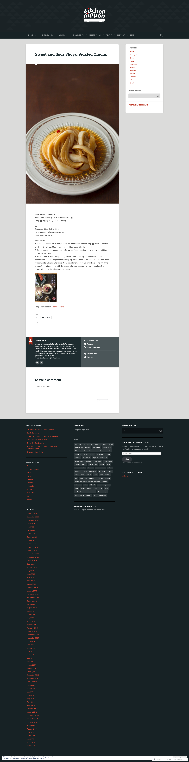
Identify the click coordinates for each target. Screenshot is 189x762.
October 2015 (32, 722)
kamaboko (88, 461)
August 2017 (32, 648)
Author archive (37, 362)
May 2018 (30, 618)
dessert (98, 451)
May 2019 (30, 577)
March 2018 (31, 625)
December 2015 (33, 715)
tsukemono (96, 347)
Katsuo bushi (108, 461)
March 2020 (31, 544)
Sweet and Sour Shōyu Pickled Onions (71, 54)
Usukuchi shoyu (102, 492)
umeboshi (78, 492)
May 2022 (30, 527)
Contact (121, 35)
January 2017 (32, 672)
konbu (108, 464)
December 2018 (33, 594)
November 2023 (33, 520)
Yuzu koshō (102, 495)
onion (89, 347)
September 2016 (33, 685)
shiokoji (107, 478)
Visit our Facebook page (138, 105)
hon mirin (77, 457)
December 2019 (33, 554)
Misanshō (90, 468)
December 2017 (33, 635)
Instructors (95, 35)
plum (101, 474)
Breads (133, 70)
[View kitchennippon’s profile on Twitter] (127, 476)
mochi (103, 468)
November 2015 (33, 719)
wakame (88, 495)
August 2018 (32, 608)
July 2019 (30, 571)
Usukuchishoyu (79, 495)
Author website (41, 362)
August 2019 (32, 567)
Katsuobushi (97, 461)
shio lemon (78, 485)
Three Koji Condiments (35, 443)
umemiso (86, 492)
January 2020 (32, 550)
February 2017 (32, 668)
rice (76, 478)
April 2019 (31, 581)
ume (106, 488)
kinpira (84, 464)
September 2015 (33, 726)
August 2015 (32, 729)
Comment (102, 401)
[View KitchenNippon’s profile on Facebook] (124, 476)
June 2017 (31, 655)
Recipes (62, 35)
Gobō (86, 454)
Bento (105, 444)
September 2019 (33, 564)
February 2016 (32, 709)
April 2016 (31, 702)
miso (97, 468)
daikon (77, 451)
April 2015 (31, 742)
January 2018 (32, 631)
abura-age (78, 444)
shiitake (91, 478)
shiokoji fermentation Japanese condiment (87, 481)
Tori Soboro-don (33, 433)
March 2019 (31, 584)
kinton (91, 464)
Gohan (92, 454)
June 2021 (31, 534)
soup (99, 485)
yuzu (95, 495)
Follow (127, 459)
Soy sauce (106, 485)
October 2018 (32, 601)
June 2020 (31, 540)
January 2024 (32, 514)
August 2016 (32, 689)
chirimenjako (96, 447)
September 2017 (33, 645)
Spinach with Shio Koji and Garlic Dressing (42, 436)
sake (131, 80)
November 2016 (33, 678)
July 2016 (30, 692)
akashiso (90, 444)
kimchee (77, 464)
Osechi (133, 77)
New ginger (102, 471)
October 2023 (32, 524)
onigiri (77, 474)
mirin (83, 468)
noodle (110, 471)
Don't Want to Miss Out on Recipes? (138, 442)
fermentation (107, 451)
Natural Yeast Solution (89, 471)
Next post (90, 357)
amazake (98, 444)
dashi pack (90, 451)
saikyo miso (83, 478)
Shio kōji (104, 481)
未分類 (132, 83)
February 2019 (32, 588)
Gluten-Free (78, 454)
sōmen (83, 488)
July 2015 (30, 732)
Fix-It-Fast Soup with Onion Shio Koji (40, 430)
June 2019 (31, 574)
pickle (95, 474)
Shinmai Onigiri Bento (35, 452)
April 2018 (31, 621)
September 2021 (33, 530)
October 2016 (32, 682)
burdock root (79, 447)
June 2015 (31, 736)
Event (131, 58)
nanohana (78, 471)
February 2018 (32, 628)
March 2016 (31, 705)
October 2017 (32, 641)
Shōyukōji (92, 485)
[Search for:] (144, 96)
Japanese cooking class (100, 457)
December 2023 (33, 517)
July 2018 (30, 611)
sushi (76, 488)
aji (84, 444)
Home (30, 35)
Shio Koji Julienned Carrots (37, 440)
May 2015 (30, 739)
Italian (133, 73)
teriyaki (89, 488)
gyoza (108, 454)
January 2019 (32, 591)
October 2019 (32, 561)
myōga (110, 468)
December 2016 (33, 675)
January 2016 (32, 712)
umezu (93, 492)
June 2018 (31, 614)
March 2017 (31, 665)
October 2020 (32, 537)
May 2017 (30, 658)
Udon (100, 488)
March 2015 (31, 746)
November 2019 (33, 557)
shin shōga (99, 478)
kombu (102, 464)
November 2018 (33, 598)
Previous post (92, 354)
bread (111, 444)
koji (96, 464)
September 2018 (33, 604)
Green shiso (100, 454)
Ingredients (78, 35)
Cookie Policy (40, 758)
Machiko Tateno (58, 307)
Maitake (77, 468)
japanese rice (79, 461)
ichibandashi (86, 457)
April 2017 (31, 662)
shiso (85, 485)
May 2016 (30, 699)
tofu (95, 488)
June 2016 (31, 695)
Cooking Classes (45, 35)
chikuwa (87, 447)
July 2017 (30, 651)
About (109, 35)
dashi (83, 451)
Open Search (161, 35)
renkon (107, 474)
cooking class (107, 447)
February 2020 (32, 547)
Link (132, 35)
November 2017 (33, 638)
